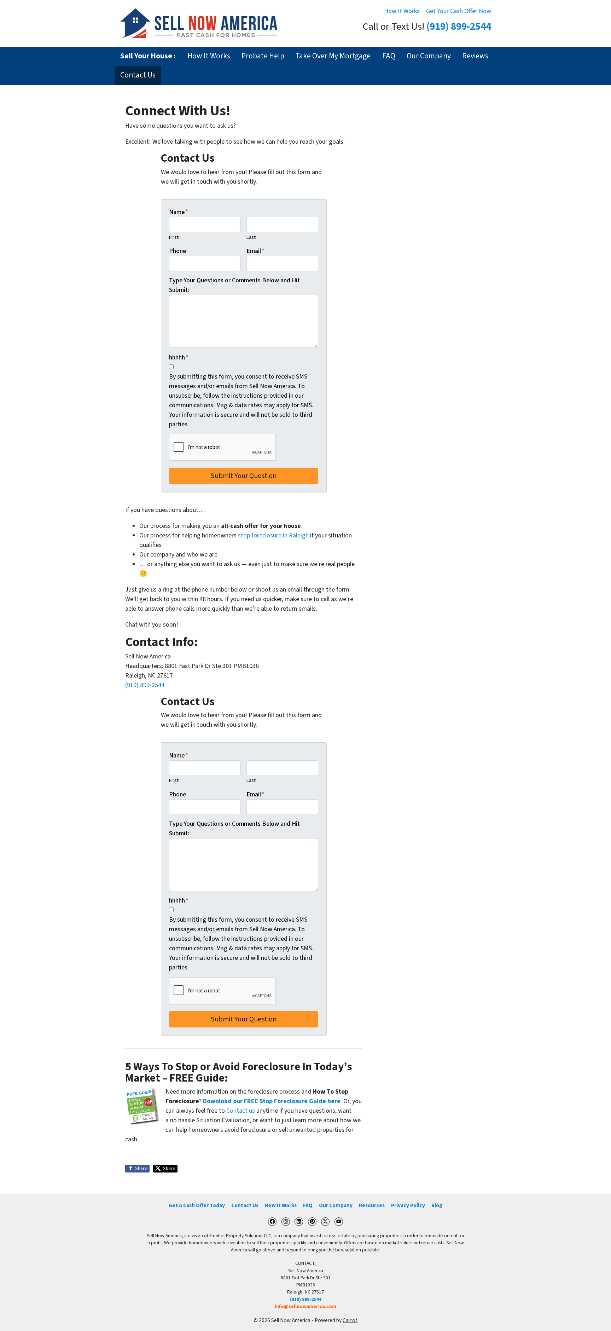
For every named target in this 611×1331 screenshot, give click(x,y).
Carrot (350, 1320)
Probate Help (263, 56)
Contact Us (138, 75)
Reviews (475, 56)
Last (251, 237)
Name (178, 212)
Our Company (429, 56)
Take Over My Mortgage (333, 56)
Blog (436, 1205)
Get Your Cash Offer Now (458, 11)
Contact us (240, 1110)
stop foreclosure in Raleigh (273, 535)
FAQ (388, 56)
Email (255, 251)
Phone (177, 251)
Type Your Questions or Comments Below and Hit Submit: (234, 285)
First (174, 237)
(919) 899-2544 (458, 26)
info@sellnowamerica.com (305, 1306)
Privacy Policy (408, 1205)
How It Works (402, 11)
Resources (372, 1205)
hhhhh (178, 357)
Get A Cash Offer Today (197, 1205)
